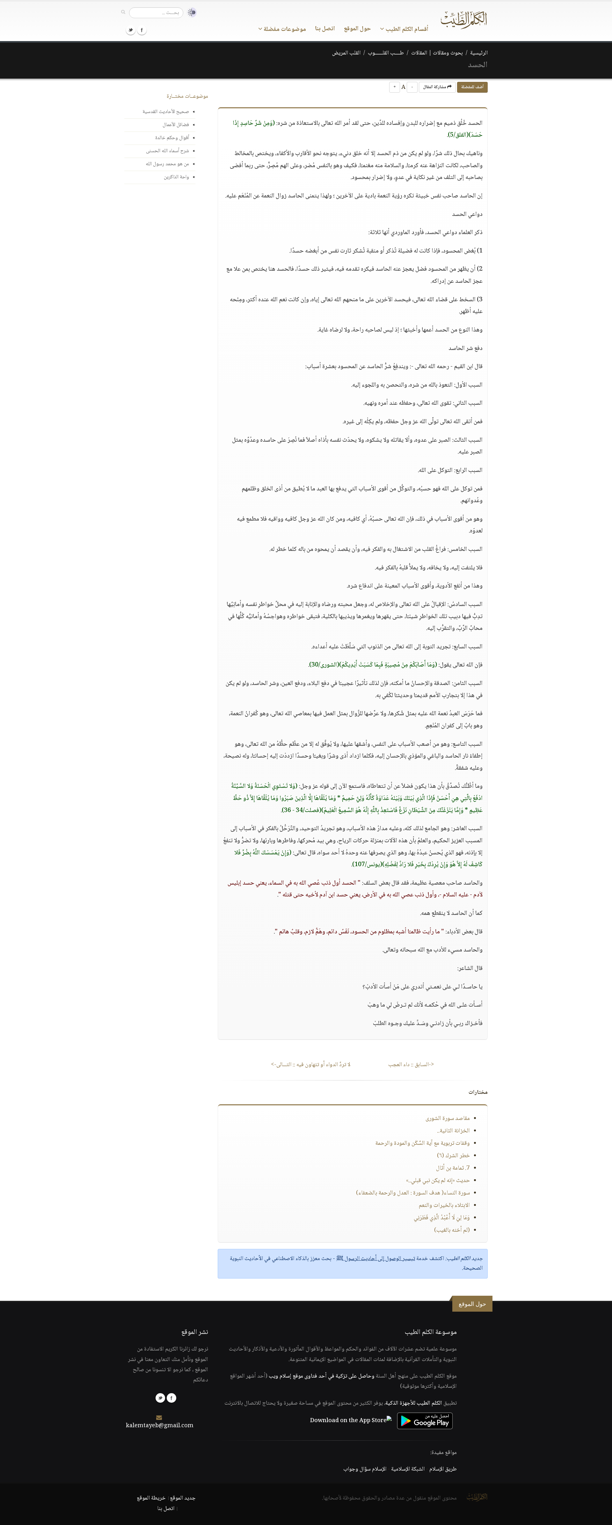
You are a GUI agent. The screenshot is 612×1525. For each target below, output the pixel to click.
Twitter (130, 30)
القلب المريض (346, 53)
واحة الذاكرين (176, 177)
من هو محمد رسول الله (167, 164)
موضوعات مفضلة (284, 29)
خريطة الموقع (151, 1498)
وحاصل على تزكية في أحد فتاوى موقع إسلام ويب (322, 1376)
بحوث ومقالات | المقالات (437, 53)
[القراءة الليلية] (190, 12)
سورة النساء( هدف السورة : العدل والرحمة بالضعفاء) (413, 1193)
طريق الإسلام (443, 1469)
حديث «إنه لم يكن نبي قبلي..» (438, 1181)
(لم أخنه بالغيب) (452, 1230)
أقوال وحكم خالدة (172, 138)
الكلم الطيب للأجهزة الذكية (413, 1403)
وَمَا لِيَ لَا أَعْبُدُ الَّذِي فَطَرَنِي (442, 1218)
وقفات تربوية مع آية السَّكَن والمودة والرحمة (422, 1143)
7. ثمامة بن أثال (453, 1168)
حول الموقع (357, 29)
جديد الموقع (183, 1498)
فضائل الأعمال (176, 125)
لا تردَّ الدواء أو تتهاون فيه (310, 1065)
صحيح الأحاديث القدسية (165, 112)
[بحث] (123, 12)
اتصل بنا (325, 29)
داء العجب (411, 1065)
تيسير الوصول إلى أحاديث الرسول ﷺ (375, 1259)
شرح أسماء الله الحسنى (167, 151)
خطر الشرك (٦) (453, 1156)
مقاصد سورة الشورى (448, 1119)
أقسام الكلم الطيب (406, 29)
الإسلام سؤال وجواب (364, 1469)
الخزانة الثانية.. (453, 1131)
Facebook (142, 30)
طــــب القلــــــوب (386, 53)
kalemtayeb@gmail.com (159, 1426)
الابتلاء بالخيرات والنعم (444, 1206)
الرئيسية (479, 53)
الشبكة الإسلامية (408, 1469)
